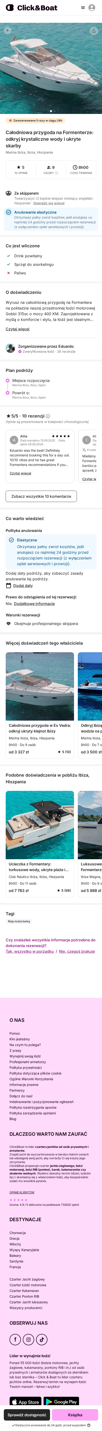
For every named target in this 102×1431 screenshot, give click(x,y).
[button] (51, 111)
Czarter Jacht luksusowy (28, 1302)
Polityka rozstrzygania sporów (32, 1107)
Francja (15, 1267)
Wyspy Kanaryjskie (24, 1250)
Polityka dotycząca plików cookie (35, 1073)
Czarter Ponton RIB (24, 1296)
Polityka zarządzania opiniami (32, 1113)
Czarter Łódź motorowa (27, 1285)
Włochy (15, 1244)
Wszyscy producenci (25, 1308)
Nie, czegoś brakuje (77, 951)
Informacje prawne (23, 1085)
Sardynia (16, 1261)
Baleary (15, 1255)
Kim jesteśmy (19, 1039)
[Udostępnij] (94, 31)
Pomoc (14, 1033)
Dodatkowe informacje (34, 603)
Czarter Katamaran (24, 1291)
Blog (12, 1119)
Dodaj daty (23, 585)
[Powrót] (7, 30)
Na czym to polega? (25, 1045)
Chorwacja (17, 1233)
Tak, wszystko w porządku (30, 951)
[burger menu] (83, 7)
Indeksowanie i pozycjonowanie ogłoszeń (41, 1102)
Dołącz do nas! (20, 1096)
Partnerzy (17, 1090)
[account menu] (91, 7)
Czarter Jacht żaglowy (27, 1279)
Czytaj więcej (17, 329)
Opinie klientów (21, 1192)
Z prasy (15, 1050)
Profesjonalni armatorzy (27, 1062)
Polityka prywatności (25, 1067)
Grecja (14, 1238)
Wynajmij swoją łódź (25, 1056)
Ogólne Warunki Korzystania (31, 1079)
